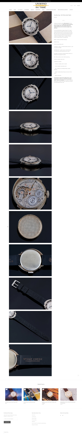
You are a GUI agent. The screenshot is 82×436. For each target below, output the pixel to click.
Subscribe (7, 422)
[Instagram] (62, 415)
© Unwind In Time (6, 432)
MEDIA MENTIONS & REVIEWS (63, 9)
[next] (79, 396)
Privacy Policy (34, 419)
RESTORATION (38, 9)
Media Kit (33, 421)
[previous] (3, 396)
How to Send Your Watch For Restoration (39, 423)
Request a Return (35, 424)
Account (72, 5)
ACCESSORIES (26, 9)
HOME (15, 9)
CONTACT (71, 9)
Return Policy (34, 418)
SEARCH (10, 9)
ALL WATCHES (20, 9)
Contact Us (34, 416)
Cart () (78, 5)
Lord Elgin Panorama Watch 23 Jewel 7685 (11, 402)
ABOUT (43, 9)
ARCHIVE (32, 9)
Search (75, 5)
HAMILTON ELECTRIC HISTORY (51, 9)
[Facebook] (60, 415)
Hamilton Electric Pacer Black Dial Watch (29, 402)
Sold (64, 20)
